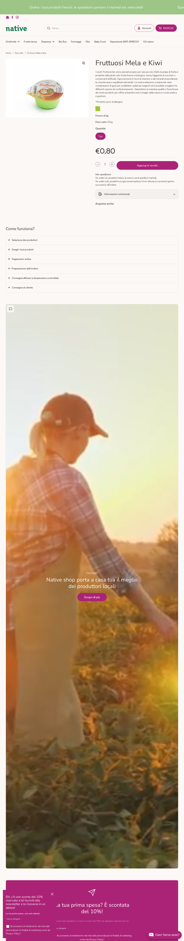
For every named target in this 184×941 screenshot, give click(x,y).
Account (146, 28)
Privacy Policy (96, 939)
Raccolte (19, 53)
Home (8, 53)
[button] (166, 28)
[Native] (16, 28)
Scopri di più (92, 597)
